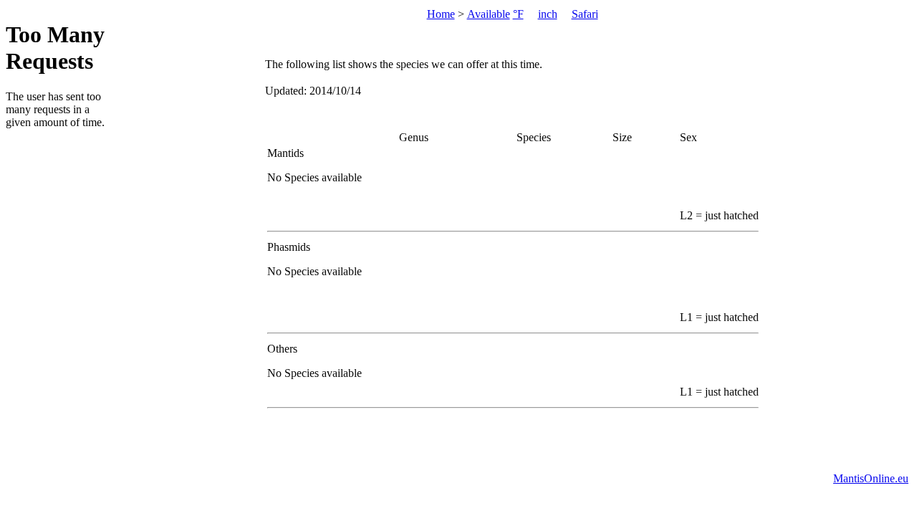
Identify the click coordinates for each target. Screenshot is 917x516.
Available (488, 14)
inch (547, 14)
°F (518, 14)
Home (441, 14)
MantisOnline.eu (870, 478)
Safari (585, 14)
